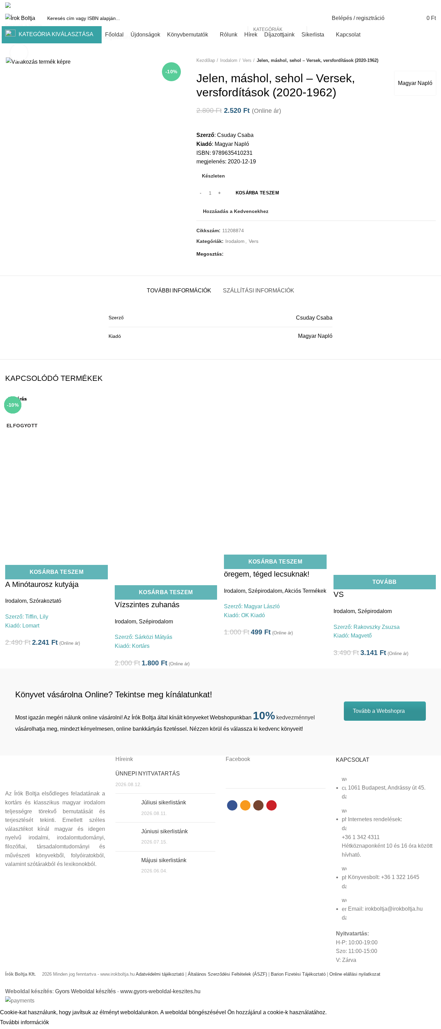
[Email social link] (416, 5)
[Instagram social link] (424, 5)
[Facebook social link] (408, 5)
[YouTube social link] (432, 5)
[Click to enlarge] (19, 52)
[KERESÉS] (316, 18)
